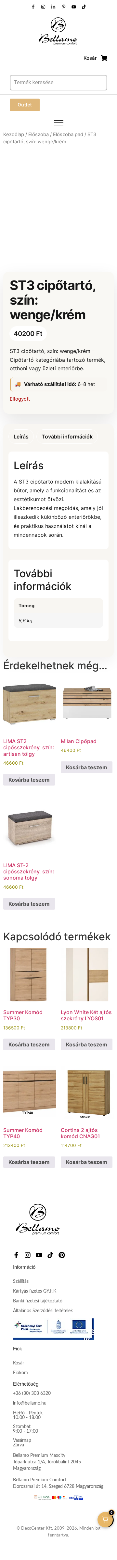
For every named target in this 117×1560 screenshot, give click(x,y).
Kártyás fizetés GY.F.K (34, 1291)
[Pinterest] (61, 1255)
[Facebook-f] (32, 6)
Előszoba (38, 134)
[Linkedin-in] (53, 6)
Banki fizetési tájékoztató (37, 1301)
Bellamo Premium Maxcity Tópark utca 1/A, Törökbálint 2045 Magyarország (47, 1462)
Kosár (18, 1363)
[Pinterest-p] (63, 6)
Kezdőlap (13, 134)
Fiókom (20, 1373)
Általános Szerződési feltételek (43, 1311)
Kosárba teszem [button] (29, 779)
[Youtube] (73, 6)
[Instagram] (43, 6)
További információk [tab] (67, 436)
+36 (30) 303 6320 (32, 1393)
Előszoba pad (68, 134)
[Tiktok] (83, 6)
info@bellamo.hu (29, 1403)
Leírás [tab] (21, 436)
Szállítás (21, 1281)
